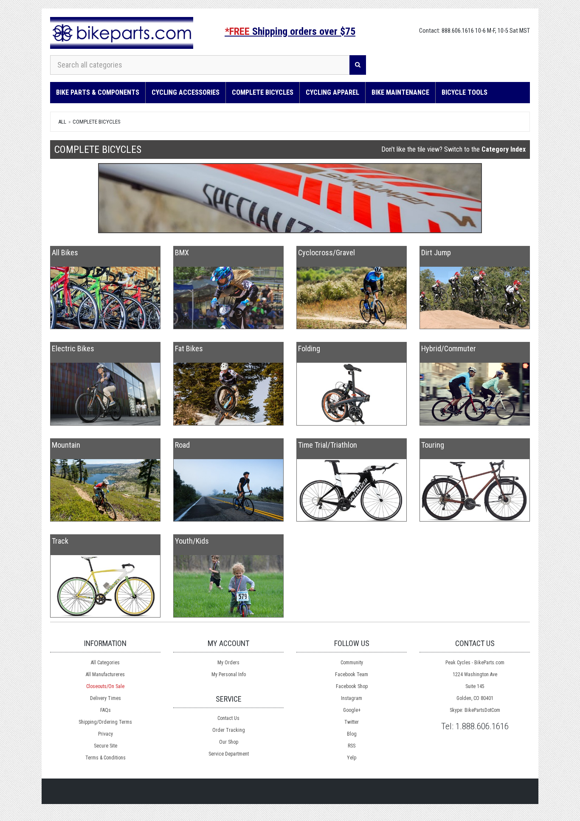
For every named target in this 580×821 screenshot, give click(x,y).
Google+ (351, 710)
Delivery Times (105, 698)
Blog (352, 734)
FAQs (105, 710)
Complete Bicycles (262, 92)
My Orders (228, 663)
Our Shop (228, 742)
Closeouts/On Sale (105, 686)
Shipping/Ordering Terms (105, 722)
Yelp (351, 758)
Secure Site (105, 746)
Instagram (351, 698)
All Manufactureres (105, 674)
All (62, 121)
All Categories (105, 663)
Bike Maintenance (400, 92)
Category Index (503, 149)
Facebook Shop (352, 686)
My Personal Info (228, 674)
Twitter (351, 722)
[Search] (357, 65)
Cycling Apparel (332, 92)
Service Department (228, 754)
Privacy (105, 734)
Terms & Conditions (105, 758)
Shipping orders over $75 (290, 31)
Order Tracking (228, 730)
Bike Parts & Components (97, 92)
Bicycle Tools (464, 92)
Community (352, 663)
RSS (351, 746)
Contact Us (228, 718)
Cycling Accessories (186, 92)
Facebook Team (351, 674)
